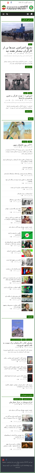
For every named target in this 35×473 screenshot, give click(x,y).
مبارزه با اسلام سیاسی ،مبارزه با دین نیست (21, 187)
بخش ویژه (29, 339)
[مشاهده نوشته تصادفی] (3, 14)
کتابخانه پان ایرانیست (15, 339)
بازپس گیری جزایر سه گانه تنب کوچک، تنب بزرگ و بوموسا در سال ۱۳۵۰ (12, 417)
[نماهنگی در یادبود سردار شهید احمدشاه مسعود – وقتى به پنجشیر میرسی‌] (27, 443)
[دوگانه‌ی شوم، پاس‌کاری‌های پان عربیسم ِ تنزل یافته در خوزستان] (27, 241)
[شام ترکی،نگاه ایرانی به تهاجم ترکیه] (27, 208)
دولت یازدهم (11, 55)
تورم (15, 102)
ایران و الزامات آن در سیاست (13, 269)
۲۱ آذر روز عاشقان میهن (22, 144)
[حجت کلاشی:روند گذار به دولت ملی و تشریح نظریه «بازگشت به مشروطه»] (27, 217)
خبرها (30, 44)
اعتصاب (27, 55)
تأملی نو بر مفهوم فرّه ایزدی (13, 260)
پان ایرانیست (19, 102)
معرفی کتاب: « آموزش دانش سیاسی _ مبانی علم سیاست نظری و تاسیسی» (15, 358)
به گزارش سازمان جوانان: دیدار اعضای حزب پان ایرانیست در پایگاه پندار (13, 427)
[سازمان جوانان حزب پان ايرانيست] (31, 14)
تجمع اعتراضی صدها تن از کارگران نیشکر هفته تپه (17, 49)
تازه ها (30, 93)
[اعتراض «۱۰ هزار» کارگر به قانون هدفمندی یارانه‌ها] (17, 74)
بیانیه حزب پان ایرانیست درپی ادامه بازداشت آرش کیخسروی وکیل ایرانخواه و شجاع (12, 279)
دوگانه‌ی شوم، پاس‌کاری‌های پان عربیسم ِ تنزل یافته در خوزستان (13, 243)
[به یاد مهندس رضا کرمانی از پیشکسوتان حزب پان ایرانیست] (29, 434)
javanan (17, 100)
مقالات (29, 141)
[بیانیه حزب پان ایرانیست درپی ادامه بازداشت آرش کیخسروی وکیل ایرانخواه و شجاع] (27, 277)
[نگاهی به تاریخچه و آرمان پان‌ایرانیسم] (27, 232)
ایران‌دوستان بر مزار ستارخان (24, 193)
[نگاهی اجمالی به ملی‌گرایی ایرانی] (27, 286)
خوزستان (17, 55)
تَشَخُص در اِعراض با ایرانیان (14, 251)
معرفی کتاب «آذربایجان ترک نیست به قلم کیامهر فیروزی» (17, 343)
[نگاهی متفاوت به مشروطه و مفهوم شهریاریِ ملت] (27, 304)
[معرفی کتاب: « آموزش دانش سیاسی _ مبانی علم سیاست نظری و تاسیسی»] (30, 357)
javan (18, 53)
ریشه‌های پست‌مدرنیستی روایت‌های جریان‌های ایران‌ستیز (18, 173)
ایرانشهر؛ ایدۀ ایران (27, 167)
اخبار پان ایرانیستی (27, 399)
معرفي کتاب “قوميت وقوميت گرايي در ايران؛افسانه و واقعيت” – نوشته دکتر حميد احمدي (15, 367)
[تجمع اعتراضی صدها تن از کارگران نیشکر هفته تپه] (17, 24)
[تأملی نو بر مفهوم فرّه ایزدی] (27, 259)
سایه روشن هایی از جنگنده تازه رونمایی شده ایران (13, 297)
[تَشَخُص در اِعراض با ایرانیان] (27, 250)
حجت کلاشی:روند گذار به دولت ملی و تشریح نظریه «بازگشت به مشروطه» (13, 219)
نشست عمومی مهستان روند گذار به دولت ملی (20, 227)
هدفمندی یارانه (7, 102)
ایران (24, 102)
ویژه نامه (24, 141)
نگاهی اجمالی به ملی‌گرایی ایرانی (12, 287)
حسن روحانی (22, 55)
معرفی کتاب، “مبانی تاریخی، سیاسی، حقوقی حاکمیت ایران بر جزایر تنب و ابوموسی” (18, 385)
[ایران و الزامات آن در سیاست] (27, 268)
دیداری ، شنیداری (17, 399)
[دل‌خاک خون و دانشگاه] (27, 199)
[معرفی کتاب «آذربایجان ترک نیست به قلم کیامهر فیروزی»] (17, 320)
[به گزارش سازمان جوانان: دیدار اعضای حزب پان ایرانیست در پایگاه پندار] (27, 425)
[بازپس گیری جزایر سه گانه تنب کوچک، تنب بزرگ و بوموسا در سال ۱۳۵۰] (27, 415)
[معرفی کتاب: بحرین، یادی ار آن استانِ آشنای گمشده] (30, 375)
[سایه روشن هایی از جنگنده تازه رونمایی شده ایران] (27, 295)
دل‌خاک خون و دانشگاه (15, 199)
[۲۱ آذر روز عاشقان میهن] (17, 122)
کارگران (12, 102)
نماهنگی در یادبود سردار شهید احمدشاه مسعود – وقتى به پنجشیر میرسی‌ (12, 445)
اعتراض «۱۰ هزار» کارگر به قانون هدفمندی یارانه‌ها (19, 96)
